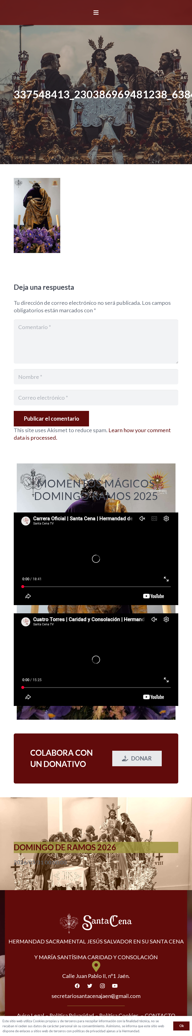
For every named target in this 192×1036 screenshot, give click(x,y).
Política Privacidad (72, 1015)
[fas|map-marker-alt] (96, 966)
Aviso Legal (30, 1015)
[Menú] (96, 12)
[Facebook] (77, 986)
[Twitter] (90, 986)
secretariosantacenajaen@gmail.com (96, 995)
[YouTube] (114, 986)
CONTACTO (160, 1015)
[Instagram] (102, 986)
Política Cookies (118, 1015)
